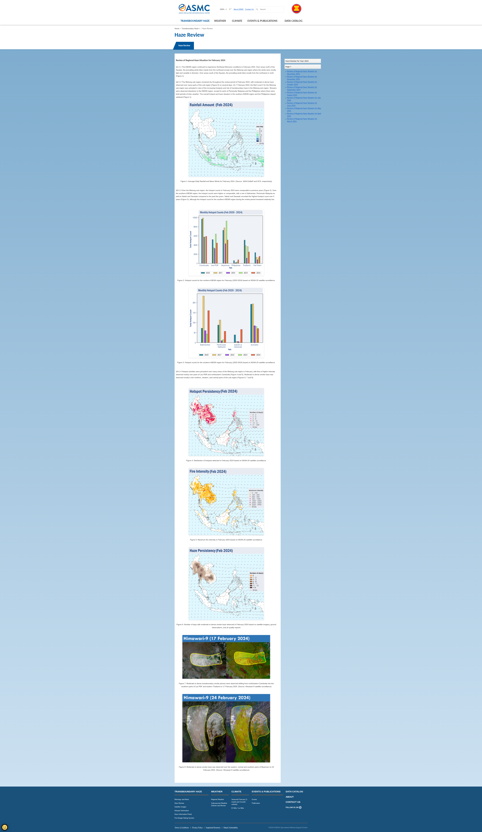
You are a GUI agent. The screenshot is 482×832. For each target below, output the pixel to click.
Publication (256, 803)
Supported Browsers (213, 827)
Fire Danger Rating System (184, 818)
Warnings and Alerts (181, 799)
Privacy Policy (197, 827)
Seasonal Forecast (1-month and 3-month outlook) (239, 801)
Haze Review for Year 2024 (296, 61)
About (290, 797)
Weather (220, 21)
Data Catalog (294, 21)
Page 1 (288, 66)
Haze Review (179, 803)
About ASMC (239, 9)
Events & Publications (262, 21)
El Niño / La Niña (237, 808)
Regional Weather (217, 799)
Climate (237, 21)
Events (254, 799)
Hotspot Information (181, 811)
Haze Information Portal (183, 814)
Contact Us (249, 9)
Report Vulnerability (231, 827)
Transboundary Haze (195, 21)
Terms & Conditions (182, 827)
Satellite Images (180, 807)
